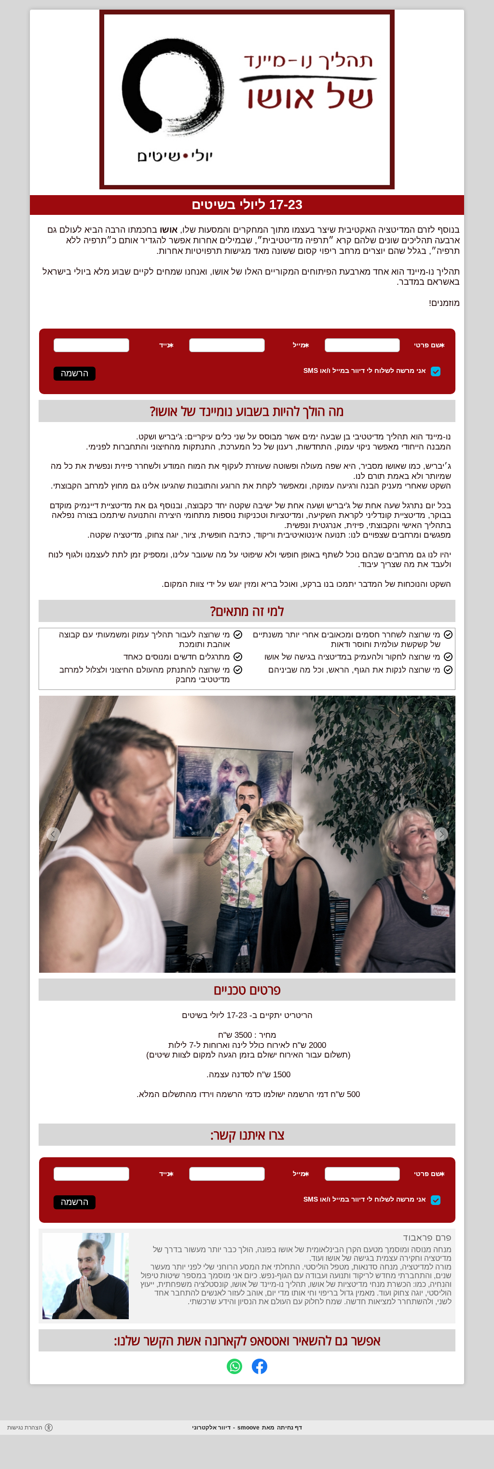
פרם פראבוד (427, 1237)
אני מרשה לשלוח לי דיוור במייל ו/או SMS (364, 370)
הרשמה (74, 373)
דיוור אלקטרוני (211, 1427)
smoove (248, 1427)
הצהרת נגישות (24, 1427)
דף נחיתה (289, 1427)
